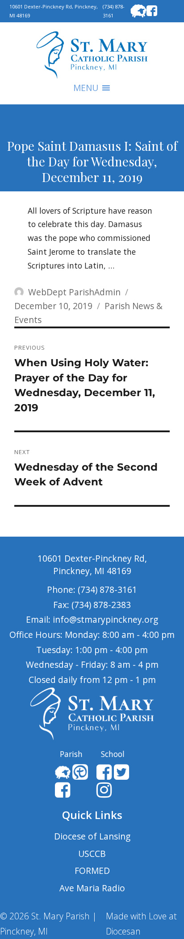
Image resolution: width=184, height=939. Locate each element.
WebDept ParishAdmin (74, 292)
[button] (85, 88)
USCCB (92, 854)
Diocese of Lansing (92, 836)
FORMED (92, 871)
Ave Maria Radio (92, 888)
